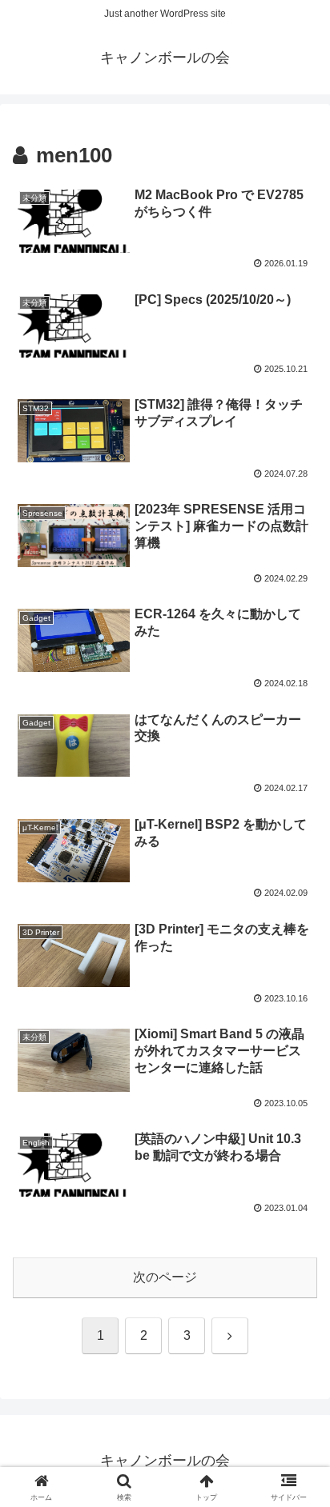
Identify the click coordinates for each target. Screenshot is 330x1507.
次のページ (165, 1277)
